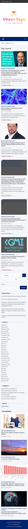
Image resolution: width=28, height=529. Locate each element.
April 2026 (4, 325)
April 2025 (4, 350)
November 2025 (5, 335)
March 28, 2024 (4, 260)
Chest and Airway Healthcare (9, 388)
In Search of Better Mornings (9, 299)
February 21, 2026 (5, 515)
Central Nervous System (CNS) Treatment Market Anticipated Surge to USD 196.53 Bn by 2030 (13, 220)
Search (3, 284)
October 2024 (4, 362)
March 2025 (4, 352)
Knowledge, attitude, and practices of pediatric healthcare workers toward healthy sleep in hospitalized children (13, 304)
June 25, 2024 (4, 77)
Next (16, 279)
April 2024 (4, 374)
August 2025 (4, 341)
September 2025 (5, 339)
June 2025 (3, 345)
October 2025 (4, 337)
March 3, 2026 (4, 461)
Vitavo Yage (8, 32)
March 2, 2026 (4, 487)
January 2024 (4, 381)
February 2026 (5, 329)
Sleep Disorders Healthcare (8, 398)
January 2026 (4, 331)
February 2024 (5, 378)
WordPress (19, 526)
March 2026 (4, 327)
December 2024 (5, 358)
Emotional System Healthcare (9, 390)
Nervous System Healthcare (8, 68)
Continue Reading (6, 85)
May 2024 (3, 372)
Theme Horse (16, 524)
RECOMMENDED (6, 411)
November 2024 (5, 360)
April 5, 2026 (4, 436)
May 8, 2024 (4, 185)
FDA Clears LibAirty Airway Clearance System (13, 296)
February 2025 (5, 354)
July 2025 (3, 343)
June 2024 (3, 370)
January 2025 (4, 356)
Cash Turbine (4, 406)
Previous (6, 275)
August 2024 (4, 366)
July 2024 (3, 368)
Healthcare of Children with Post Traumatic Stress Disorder (13, 509)
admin (10, 77)
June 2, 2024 (4, 148)
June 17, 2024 (4, 111)
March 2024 (4, 376)
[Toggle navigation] (3, 39)
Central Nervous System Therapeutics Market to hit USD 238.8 (13, 257)
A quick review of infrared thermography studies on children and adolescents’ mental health (13, 310)
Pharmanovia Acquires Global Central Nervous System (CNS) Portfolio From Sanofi (13, 144)
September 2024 (5, 364)
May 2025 (3, 347)
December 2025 (5, 333)
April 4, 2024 (4, 223)
